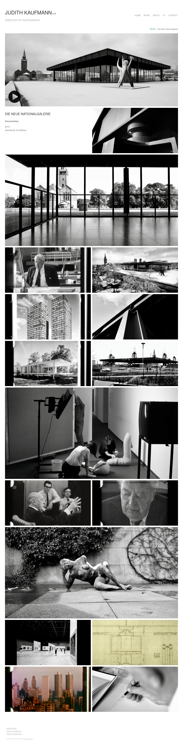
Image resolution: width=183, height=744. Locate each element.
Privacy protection (13, 731)
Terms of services (13, 733)
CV (164, 15)
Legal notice (11, 728)
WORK (147, 15)
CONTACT (173, 15)
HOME (138, 15)
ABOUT (156, 15)
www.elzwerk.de (28, 739)
